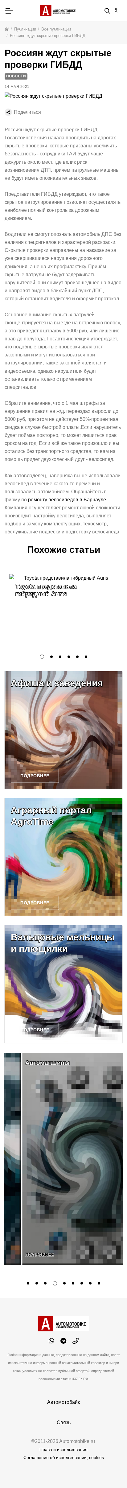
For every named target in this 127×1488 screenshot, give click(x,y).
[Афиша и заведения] (63, 730)
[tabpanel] (63, 606)
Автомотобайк (63, 1402)
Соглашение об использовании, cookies (63, 1457)
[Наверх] (110, 1471)
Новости (16, 76)
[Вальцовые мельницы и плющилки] (63, 984)
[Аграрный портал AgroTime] (63, 857)
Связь (64, 1422)
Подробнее (34, 775)
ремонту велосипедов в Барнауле (67, 499)
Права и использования (63, 1449)
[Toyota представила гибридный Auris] (63, 606)
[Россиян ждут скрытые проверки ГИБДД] (53, 95)
